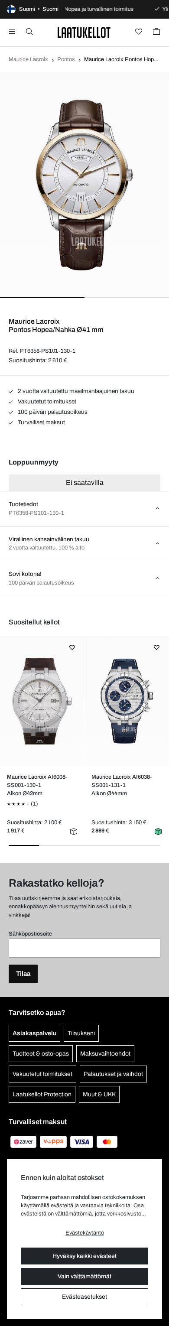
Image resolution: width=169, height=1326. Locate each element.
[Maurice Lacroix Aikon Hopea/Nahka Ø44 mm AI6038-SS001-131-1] (126, 701)
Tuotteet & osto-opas (41, 1053)
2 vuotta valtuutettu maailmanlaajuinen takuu (75, 391)
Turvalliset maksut (40, 422)
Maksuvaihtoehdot (105, 1053)
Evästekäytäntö (84, 1233)
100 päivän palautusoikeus (52, 412)
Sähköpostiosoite (30, 934)
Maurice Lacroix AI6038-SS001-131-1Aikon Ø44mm (121, 785)
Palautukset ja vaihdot (113, 1074)
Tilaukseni (81, 1033)
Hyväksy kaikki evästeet (84, 1256)
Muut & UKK (99, 1094)
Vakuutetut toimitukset (46, 401)
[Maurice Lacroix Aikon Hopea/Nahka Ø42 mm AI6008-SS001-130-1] (41, 701)
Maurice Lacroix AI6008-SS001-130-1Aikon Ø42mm (37, 785)
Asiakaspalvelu (34, 1033)
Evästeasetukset (84, 1297)
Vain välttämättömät (84, 1276)
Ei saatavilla (85, 482)
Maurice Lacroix (28, 59)
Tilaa (23, 973)
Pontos (66, 59)
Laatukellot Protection (42, 1094)
